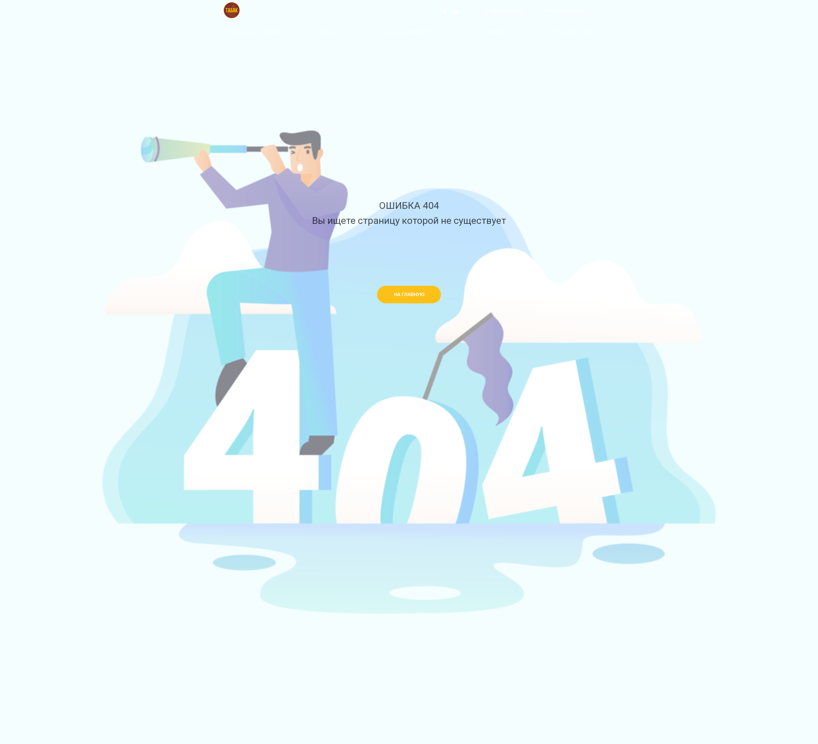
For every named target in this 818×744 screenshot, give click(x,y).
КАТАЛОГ (329, 32)
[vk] (455, 11)
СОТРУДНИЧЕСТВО (569, 32)
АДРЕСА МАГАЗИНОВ (408, 32)
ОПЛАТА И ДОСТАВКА (252, 32)
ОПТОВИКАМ (490, 32)
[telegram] (443, 11)
